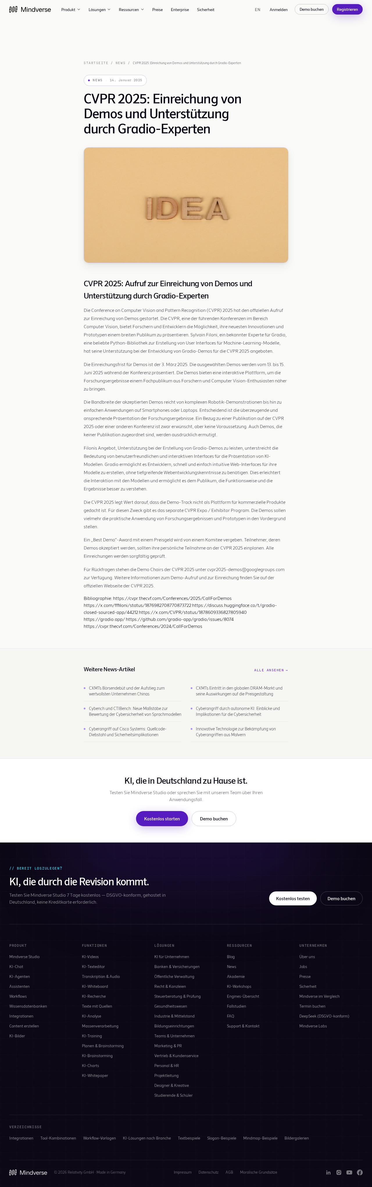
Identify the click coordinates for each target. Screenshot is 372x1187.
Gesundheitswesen (170, 1006)
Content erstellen (24, 1025)
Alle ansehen (271, 670)
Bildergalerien (297, 1137)
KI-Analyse (91, 1015)
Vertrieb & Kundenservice (176, 1055)
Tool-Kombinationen (58, 1137)
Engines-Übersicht (243, 996)
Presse (305, 976)
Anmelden (279, 9)
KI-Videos (90, 956)
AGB (229, 1172)
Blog (231, 956)
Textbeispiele (189, 1137)
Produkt (68, 9)
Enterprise (180, 9)
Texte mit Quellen (97, 1006)
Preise (157, 9)
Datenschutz (208, 1172)
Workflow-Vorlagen (99, 1137)
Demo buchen (312, 9)
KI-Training (92, 1035)
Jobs (303, 966)
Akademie (236, 976)
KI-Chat (16, 966)
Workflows (18, 996)
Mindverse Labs (313, 1025)
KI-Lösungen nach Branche (147, 1137)
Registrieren (347, 9)
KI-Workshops (239, 986)
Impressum (183, 1172)
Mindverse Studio (24, 956)
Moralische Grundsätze (258, 1172)
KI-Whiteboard (95, 986)
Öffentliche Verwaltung (174, 976)
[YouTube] (349, 1172)
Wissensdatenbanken (28, 1006)
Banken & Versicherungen (177, 966)
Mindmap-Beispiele (260, 1137)
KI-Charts (90, 1065)
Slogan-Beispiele (221, 1137)
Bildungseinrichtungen (174, 1025)
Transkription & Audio (101, 976)
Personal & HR (166, 1065)
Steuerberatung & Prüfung (177, 996)
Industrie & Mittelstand (174, 1015)
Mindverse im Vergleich (319, 996)
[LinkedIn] (328, 1172)
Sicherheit (205, 9)
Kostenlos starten (162, 818)
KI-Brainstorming (97, 1055)
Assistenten (19, 986)
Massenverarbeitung (100, 1025)
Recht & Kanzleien (170, 986)
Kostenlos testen (293, 898)
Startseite (96, 63)
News (121, 63)
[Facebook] (360, 1172)
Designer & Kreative (171, 1085)
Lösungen (97, 9)
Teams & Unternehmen (174, 1035)
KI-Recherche (94, 996)
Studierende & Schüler (173, 1095)
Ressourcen (129, 9)
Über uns (307, 956)
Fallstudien (236, 1006)
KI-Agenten (19, 976)
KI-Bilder (17, 1035)
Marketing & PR (168, 1045)
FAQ (230, 1015)
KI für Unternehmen (171, 956)
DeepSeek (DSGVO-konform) (324, 1015)
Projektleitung (166, 1075)
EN (257, 9)
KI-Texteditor (93, 966)
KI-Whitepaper (95, 1075)
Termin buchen (312, 1006)
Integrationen (21, 1015)
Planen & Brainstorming (103, 1045)
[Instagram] (339, 1172)
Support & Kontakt (243, 1025)
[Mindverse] (30, 9)
